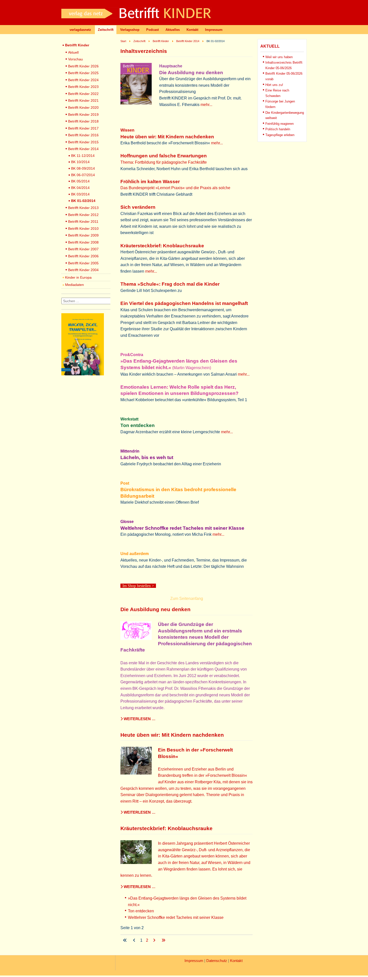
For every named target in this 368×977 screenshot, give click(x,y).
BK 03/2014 (80, 194)
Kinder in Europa (78, 277)
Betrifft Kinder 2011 (83, 222)
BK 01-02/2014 (83, 201)
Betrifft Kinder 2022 (83, 94)
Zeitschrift (105, 30)
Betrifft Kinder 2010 (83, 229)
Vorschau (75, 59)
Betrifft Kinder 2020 (83, 107)
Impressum (214, 30)
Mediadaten (74, 285)
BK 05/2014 (80, 181)
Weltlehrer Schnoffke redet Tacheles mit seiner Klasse (176, 917)
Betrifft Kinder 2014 (83, 149)
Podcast (152, 30)
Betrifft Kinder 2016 (83, 135)
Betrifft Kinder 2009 (83, 235)
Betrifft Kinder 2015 (83, 142)
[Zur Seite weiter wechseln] (154, 940)
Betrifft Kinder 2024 (83, 80)
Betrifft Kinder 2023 (83, 87)
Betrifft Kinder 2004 (83, 270)
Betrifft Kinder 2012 (83, 215)
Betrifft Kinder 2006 (83, 256)
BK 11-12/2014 (83, 156)
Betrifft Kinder (77, 45)
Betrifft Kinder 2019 (83, 115)
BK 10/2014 (80, 162)
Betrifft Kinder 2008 (83, 242)
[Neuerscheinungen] (82, 374)
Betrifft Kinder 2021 (83, 100)
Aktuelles (172, 30)
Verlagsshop (129, 30)
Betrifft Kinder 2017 (83, 128)
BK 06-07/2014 (83, 175)
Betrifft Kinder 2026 (83, 66)
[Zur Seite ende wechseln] (163, 940)
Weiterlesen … (139, 719)
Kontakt (192, 30)
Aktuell (73, 52)
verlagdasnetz (80, 30)
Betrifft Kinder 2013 (83, 208)
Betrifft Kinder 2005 (83, 263)
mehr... (206, 104)
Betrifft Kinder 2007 (83, 249)
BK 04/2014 (80, 188)
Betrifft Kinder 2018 (83, 121)
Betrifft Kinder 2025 (83, 73)
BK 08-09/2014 (83, 168)
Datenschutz (216, 961)
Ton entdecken (141, 911)
